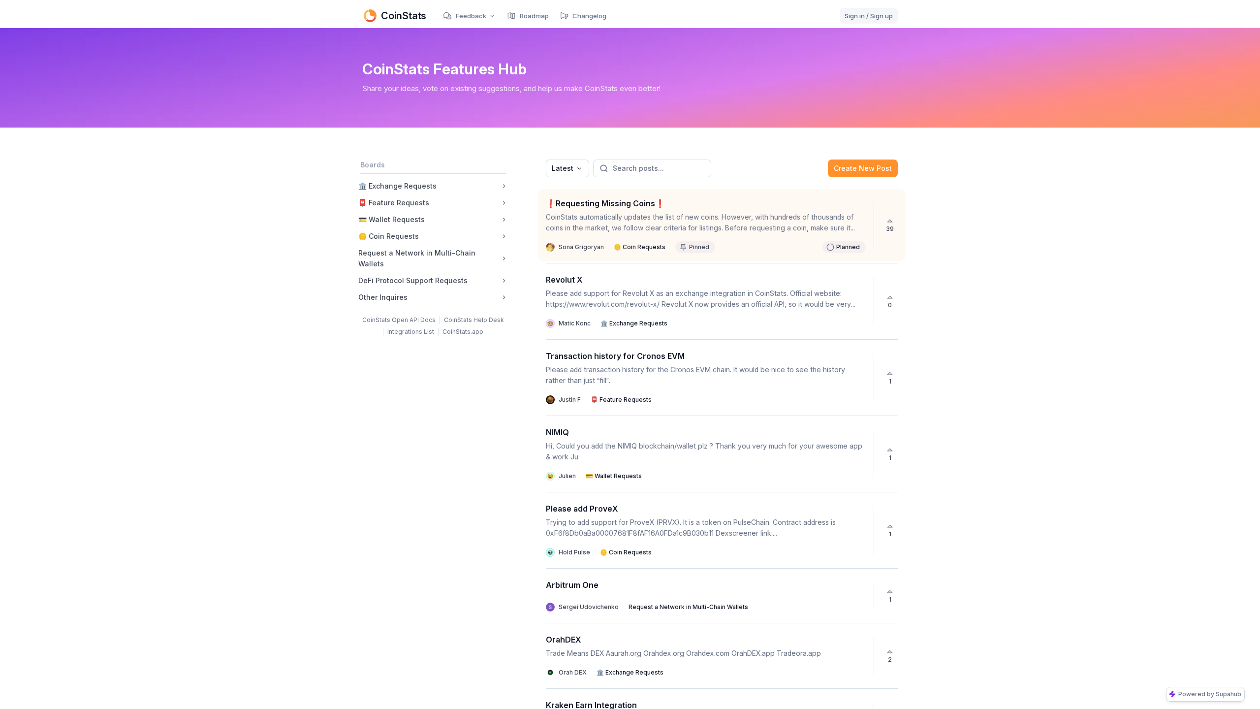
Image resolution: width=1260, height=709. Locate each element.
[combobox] (567, 168)
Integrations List (410, 331)
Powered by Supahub (1209, 694)
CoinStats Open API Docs (399, 319)
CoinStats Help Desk (474, 319)
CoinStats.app (462, 331)
